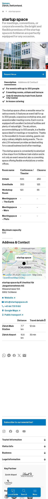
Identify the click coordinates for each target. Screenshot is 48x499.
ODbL (22, 278)
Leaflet (8, 275)
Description (10, 82)
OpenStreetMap (10, 278)
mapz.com (26, 275)
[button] (24, 263)
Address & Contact (28, 82)
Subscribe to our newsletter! (18, 422)
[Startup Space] (24, 55)
